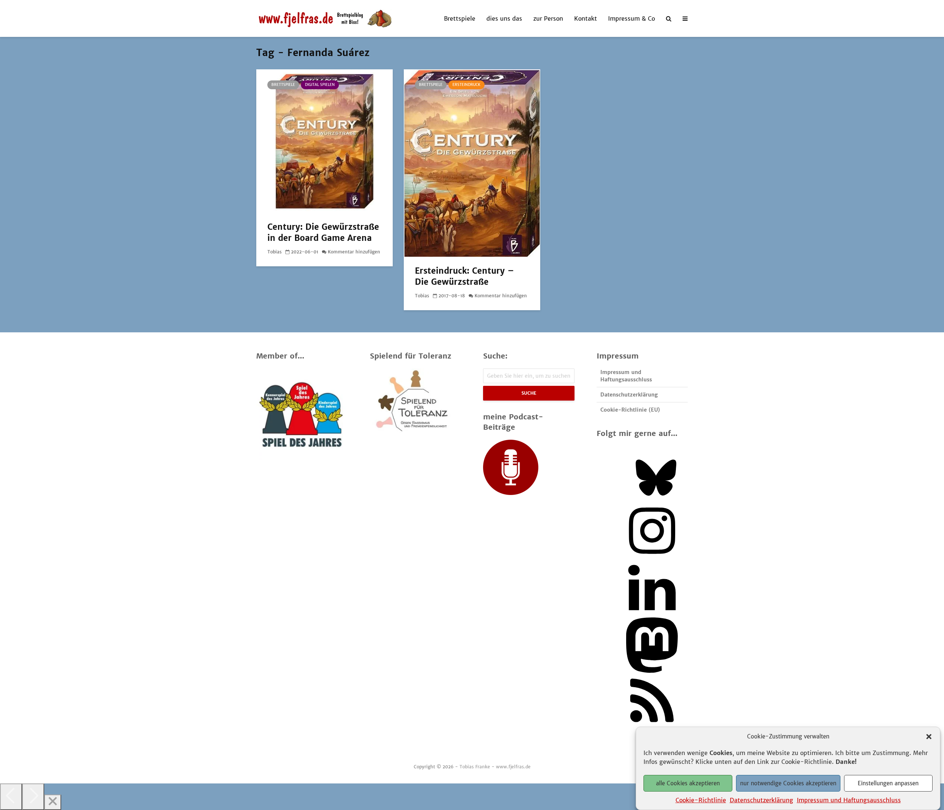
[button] (929, 736)
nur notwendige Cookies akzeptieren (788, 783)
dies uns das (504, 18)
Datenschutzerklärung (761, 799)
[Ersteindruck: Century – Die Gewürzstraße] (472, 162)
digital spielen (320, 84)
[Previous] (11, 796)
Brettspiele (459, 18)
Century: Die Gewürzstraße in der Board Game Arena (323, 232)
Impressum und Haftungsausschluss (849, 799)
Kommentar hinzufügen (354, 252)
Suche (528, 393)
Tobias (274, 252)
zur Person (548, 18)
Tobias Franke (474, 766)
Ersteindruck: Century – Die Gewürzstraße (464, 276)
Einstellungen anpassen (888, 783)
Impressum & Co (631, 18)
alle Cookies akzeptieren (688, 783)
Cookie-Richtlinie (701, 799)
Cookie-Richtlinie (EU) (630, 409)
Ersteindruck (466, 84)
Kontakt (585, 18)
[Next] (33, 796)
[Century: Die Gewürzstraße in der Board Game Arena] (324, 140)
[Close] (52, 802)
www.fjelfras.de (513, 766)
